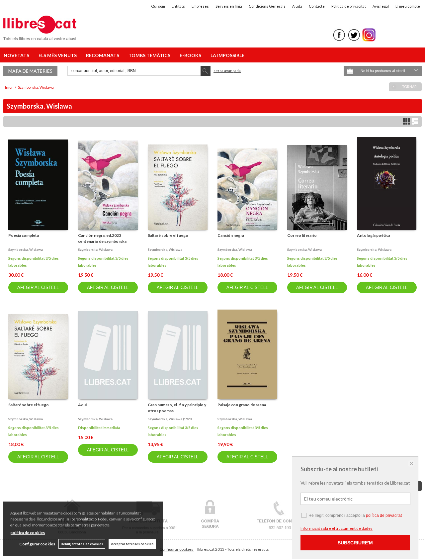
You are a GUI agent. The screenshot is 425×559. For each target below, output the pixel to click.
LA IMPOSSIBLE (227, 55)
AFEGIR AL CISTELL (38, 287)
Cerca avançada (227, 70)
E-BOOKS (191, 55)
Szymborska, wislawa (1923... (171, 419)
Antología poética (373, 235)
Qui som (158, 6)
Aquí (82, 404)
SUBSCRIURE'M (355, 542)
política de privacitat (384, 515)
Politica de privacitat (348, 6)
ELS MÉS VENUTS (59, 55)
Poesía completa (23, 235)
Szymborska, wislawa (25, 249)
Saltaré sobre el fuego (168, 235)
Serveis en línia (228, 6)
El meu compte (407, 6)
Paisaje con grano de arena (241, 404)
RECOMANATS (103, 55)
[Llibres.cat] (39, 36)
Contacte (317, 6)
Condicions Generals (267, 6)
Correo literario (302, 235)
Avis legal (381, 6)
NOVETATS (17, 55)
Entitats (178, 6)
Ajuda (297, 6)
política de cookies (27, 532)
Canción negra (230, 235)
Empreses (200, 6)
